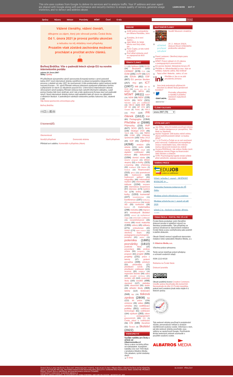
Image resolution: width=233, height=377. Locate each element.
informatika (141, 182)
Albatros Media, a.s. (164, 243)
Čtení (108, 20)
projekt (140, 254)
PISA (133, 113)
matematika (144, 207)
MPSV (141, 91)
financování (144, 169)
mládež (133, 215)
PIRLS (147, 109)
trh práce (137, 300)
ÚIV (144, 318)
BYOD (147, 66)
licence (127, 207)
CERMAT (129, 71)
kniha (138, 191)
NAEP (147, 95)
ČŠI (131, 323)
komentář (145, 194)
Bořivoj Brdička (46, 105)
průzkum (146, 262)
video (140, 303)
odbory (135, 225)
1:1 (125, 66)
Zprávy (45, 20)
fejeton (143, 167)
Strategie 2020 (138, 131)
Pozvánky (83, 20)
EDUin (133, 76)
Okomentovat (46, 135)
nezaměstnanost (137, 220)
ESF (148, 76)
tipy (132, 294)
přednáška (137, 265)
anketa (127, 147)
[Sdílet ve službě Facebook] (50, 111)
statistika (146, 283)
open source (141, 230)
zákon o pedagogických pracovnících (137, 316)
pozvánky (131, 243)
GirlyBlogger (102, 375)
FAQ (134, 83)
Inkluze (70, 20)
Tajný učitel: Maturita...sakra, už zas (172, 73)
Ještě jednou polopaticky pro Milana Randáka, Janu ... (138, 33)
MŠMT (97, 20)
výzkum (133, 313)
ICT (147, 82)
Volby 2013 (145, 138)
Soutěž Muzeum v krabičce (179, 31)
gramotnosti (145, 173)
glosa (133, 173)
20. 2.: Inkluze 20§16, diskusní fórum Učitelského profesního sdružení (179, 46)
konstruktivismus (133, 202)
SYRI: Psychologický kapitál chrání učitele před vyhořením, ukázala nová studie (173, 157)
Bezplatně (136, 68)
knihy (127, 194)
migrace (146, 210)
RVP (147, 125)
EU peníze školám (140, 79)
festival (127, 170)
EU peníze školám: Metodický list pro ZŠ (172, 66)
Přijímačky (129, 125)
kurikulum (140, 204)
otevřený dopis (133, 233)
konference (130, 199)
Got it (191, 7)
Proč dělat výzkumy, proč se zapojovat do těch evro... (137, 55)
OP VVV (141, 107)
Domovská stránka (81, 139)
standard (128, 283)
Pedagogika (135, 119)
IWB (136, 87)
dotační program (131, 160)
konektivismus (138, 197)
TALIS (126, 133)
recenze (127, 271)
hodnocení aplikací (133, 177)
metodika (134, 210)
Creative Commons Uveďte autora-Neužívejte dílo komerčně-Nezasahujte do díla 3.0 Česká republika (171, 284)
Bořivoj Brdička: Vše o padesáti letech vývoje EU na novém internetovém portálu (76, 68)
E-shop (130, 358)
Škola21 (132, 327)
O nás (119, 20)
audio (141, 147)
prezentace (129, 249)
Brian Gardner (55, 375)
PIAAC (137, 109)
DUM (126, 74)
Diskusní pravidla (160, 268)
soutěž (139, 280)
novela (127, 222)
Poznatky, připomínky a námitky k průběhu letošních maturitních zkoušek (177, 95)
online (127, 230)
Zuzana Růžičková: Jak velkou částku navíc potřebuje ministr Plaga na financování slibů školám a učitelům (174, 151)
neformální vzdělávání (141, 218)
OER (143, 105)
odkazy (146, 225)
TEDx (136, 133)
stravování (134, 285)
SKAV (147, 128)
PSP (148, 116)
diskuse (127, 155)
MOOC (127, 91)
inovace (146, 184)
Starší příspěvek (113, 139)
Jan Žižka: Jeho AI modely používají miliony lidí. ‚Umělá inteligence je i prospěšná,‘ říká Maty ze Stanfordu (174, 129)
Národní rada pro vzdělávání (137, 103)
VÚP (131, 141)
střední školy (136, 288)
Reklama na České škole (164, 263)
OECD (131, 105)
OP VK (127, 107)
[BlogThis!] (44, 111)
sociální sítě (129, 278)
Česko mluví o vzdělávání (137, 320)
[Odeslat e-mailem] (41, 111)
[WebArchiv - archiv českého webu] (161, 314)
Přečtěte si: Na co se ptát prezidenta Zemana (175, 77)
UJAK (132, 135)
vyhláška (128, 306)
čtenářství (146, 323)
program (128, 254)
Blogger (179, 368)
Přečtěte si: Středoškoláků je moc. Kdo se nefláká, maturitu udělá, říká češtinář (173, 69)
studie (147, 285)
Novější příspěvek (48, 139)
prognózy (141, 251)
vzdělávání (145, 311)
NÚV (140, 100)
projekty (128, 256)
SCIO (134, 128)
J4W (123, 375)
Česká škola (46, 368)
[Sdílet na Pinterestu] (53, 111)
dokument (145, 154)
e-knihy (139, 162)
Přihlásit (188, 368)
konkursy (146, 200)
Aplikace (135, 66)
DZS (148, 74)
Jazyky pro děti (140, 89)
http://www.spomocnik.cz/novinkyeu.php (57, 101)
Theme (43, 375)
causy (127, 149)
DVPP (139, 74)
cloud (143, 150)
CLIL (143, 71)
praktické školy (133, 247)
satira (147, 274)
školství (144, 326)
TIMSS (147, 133)
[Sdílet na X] (47, 111)
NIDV (140, 97)
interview (133, 189)
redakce (142, 271)
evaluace (132, 167)
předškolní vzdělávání (134, 269)
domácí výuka (139, 157)
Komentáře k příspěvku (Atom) (72, 143)
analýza (140, 145)
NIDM (130, 97)
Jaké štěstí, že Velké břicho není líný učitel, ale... (136, 44)
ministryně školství (140, 212)
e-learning (128, 165)
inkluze (127, 184)
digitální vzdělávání (133, 152)
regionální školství (132, 274)
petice (142, 237)
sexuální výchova (137, 276)
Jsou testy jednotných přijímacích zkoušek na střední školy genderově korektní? (171, 87)
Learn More (179, 7)
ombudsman (138, 228)
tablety (127, 291)
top (148, 298)
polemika (130, 240)
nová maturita (143, 222)
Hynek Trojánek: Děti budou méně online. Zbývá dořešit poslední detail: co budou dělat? (173, 136)
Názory (57, 20)
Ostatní (127, 109)
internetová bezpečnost (139, 187)
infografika (128, 179)
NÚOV (127, 100)
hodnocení (136, 175)
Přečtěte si (131, 122)
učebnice (128, 303)
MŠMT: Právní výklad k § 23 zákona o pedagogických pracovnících (170, 62)
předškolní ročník (133, 267)
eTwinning (145, 165)
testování (145, 290)
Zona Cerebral (85, 375)
